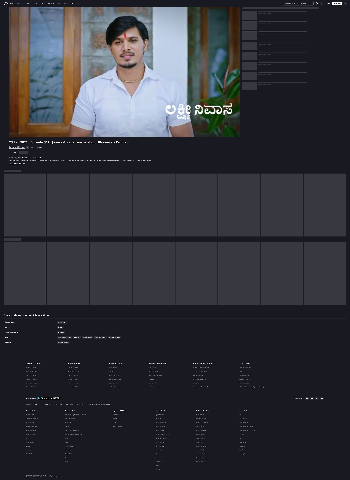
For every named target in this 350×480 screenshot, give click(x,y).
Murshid (158, 419)
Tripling (158, 466)
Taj (156, 458)
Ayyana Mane (160, 415)
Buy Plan (338, 3)
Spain (241, 438)
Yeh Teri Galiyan (154, 371)
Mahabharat (30, 415)
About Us (37, 404)
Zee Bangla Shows (114, 387)
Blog (241, 415)
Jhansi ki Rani (30, 423)
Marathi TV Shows (31, 371)
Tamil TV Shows (31, 375)
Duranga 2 (159, 450)
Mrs (66, 438)
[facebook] (307, 398)
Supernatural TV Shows (75, 387)
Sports (19, 3)
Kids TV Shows (30, 454)
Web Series (50, 3)
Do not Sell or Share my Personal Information (99, 404)
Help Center (47, 404)
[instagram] (312, 398)
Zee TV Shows (113, 367)
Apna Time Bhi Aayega (156, 375)
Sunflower (159, 462)
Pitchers (158, 470)
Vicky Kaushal (200, 438)
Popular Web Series (162, 411)
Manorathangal (160, 427)
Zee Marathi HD (117, 427)
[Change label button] (321, 3)
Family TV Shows (73, 375)
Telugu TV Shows (31, 379)
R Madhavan (200, 415)
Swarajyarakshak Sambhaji (201, 387)
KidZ (59, 3)
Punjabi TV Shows (31, 387)
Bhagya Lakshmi (244, 375)
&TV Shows (112, 371)
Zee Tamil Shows (114, 383)
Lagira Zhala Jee (198, 375)
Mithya (158, 454)
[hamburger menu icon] (345, 3)
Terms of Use (69, 404)
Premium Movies (70, 411)
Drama (38, 158)
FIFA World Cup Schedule (247, 430)
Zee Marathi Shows (114, 375)
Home (11, 3)
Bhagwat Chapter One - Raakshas (75, 415)
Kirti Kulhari (200, 450)
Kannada (25, 158)
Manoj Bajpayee (201, 430)
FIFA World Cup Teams (246, 427)
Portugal (242, 454)
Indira (28, 446)
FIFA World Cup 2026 (246, 423)
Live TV (66, 3)
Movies (35, 3)
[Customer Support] (316, 3)
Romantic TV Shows (73, 371)
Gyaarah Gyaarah (161, 423)
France (242, 434)
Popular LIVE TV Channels (121, 411)
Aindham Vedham (161, 438)
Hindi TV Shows (31, 367)
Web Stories (243, 419)
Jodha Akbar (152, 367)
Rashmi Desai (200, 462)
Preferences (80, 404)
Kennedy (68, 423)
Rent (72, 3)
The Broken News (161, 442)
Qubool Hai (152, 383)
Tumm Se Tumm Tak (32, 419)
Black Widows (160, 446)
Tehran (67, 427)
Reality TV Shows (73, 383)
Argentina (243, 442)
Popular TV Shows (32, 411)
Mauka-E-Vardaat (244, 383)
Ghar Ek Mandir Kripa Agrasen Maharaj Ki (252, 387)
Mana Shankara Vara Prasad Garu (75, 434)
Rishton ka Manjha (245, 367)
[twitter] (317, 398)
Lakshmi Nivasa (17, 147)
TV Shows (27, 3)
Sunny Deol (199, 442)
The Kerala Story (70, 446)
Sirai (66, 442)
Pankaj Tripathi (200, 434)
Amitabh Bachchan (202, 454)
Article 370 (68, 450)
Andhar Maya (160, 430)
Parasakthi (68, 454)
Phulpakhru (196, 383)
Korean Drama (30, 450)
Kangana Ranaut (201, 458)
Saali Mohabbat (70, 419)
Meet (241, 371)
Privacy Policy (58, 404)
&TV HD (115, 423)
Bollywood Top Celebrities (204, 411)
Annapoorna (30, 442)
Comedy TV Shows (73, 379)
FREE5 (42, 3)
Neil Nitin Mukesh (201, 446)
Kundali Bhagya (31, 430)
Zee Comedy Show (245, 379)
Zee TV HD (116, 419)
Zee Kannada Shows (115, 379)
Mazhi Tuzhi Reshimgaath (201, 367)
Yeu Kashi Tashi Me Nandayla (202, 371)
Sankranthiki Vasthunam (72, 430)
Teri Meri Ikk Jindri (154, 387)
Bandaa (67, 458)
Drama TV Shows (73, 367)
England (242, 446)
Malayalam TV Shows (32, 383)
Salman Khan (200, 427)
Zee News (116, 415)
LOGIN (328, 3)
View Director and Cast (17, 164)
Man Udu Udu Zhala (199, 379)
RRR (66, 462)
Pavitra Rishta (153, 379)
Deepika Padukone (202, 423)
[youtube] (322, 398)
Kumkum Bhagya (31, 427)
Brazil (241, 450)
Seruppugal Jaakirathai (163, 434)
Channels (28, 404)
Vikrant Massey (201, 419)
